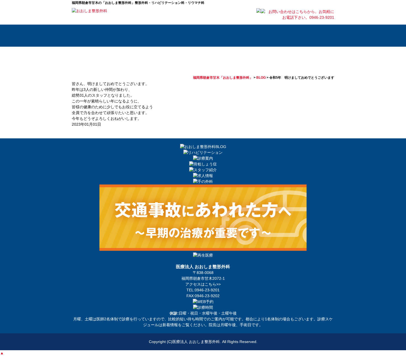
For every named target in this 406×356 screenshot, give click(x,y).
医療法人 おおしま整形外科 (196, 341)
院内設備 (237, 36)
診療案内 (199, 36)
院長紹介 (160, 36)
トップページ (87, 36)
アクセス (315, 36)
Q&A (276, 36)
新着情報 (170, 325)
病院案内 (121, 36)
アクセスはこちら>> (203, 284)
